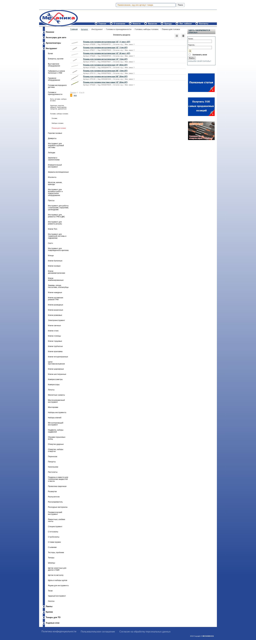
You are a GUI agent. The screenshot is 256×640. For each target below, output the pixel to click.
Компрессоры (54, 384)
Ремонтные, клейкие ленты (56, 520)
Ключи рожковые (55, 315)
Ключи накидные (55, 292)
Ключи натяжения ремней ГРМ (55, 298)
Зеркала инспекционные (58, 172)
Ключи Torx (52, 229)
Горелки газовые (55, 133)
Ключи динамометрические (56, 272)
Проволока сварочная (57, 486)
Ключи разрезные (55, 310)
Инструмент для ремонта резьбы (55, 223)
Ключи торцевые (55, 341)
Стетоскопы (53, 532)
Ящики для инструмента (58, 585)
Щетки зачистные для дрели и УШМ (57, 569)
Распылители (54, 497)
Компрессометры (55, 379)
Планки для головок (59, 128)
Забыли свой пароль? (199, 61)
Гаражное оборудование (54, 79)
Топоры (51, 558)
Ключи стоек (53, 331)
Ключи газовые (54, 266)
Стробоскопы (53, 537)
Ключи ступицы (54, 336)
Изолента (52, 177)
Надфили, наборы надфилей (55, 431)
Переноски (52, 456)
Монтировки (53, 407)
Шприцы (51, 563)
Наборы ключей (54, 418)
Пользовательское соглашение (98, 631)
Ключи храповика (55, 351)
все (75, 95)
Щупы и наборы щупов (57, 580)
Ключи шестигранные (57, 374)
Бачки (50, 53)
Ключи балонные (55, 261)
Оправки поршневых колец (56, 438)
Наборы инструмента (57, 412)
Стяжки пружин (54, 542)
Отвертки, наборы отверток (55, 450)
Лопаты (51, 390)
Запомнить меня (199, 54)
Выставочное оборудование (54, 65)
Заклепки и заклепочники (54, 159)
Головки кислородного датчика (57, 86)
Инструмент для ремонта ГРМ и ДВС (56, 216)
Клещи (51, 255)
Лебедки (51, 153)
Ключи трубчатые (55, 346)
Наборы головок (57, 123)
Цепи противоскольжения (56, 363)
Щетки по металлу (55, 575)
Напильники (53, 467)
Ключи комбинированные (56, 279)
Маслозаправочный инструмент (56, 401)
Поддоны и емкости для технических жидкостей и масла (58, 479)
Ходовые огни (52, 623)
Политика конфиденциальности (58, 631)
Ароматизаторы (53, 43)
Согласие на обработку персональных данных (145, 631)
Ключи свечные (54, 325)
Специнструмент (55, 526)
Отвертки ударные (56, 444)
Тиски (50, 591)
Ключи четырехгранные (58, 357)
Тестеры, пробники (56, 552)
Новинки (50, 32)
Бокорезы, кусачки (55, 59)
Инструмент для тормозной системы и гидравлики (57, 236)
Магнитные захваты (56, 395)
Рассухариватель (55, 502)
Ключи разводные (55, 305)
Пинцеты (52, 462)
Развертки (52, 491)
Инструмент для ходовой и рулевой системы (56, 145)
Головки (54, 118)
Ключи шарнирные (56, 369)
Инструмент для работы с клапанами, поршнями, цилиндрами (58, 207)
